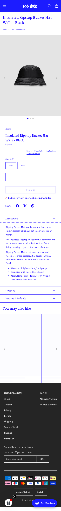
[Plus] (31, 177)
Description (11, 218)
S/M (11, 165)
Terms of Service (12, 427)
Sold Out (30, 189)
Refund (8, 415)
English (40, 492)
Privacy (7, 410)
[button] (6, 6)
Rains (8, 128)
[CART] (56, 6)
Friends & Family (48, 404)
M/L (23, 165)
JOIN (42, 458)
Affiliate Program (48, 398)
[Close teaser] (14, 496)
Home (6, 29)
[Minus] (11, 177)
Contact (8, 404)
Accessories (18, 29)
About (7, 398)
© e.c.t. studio (29, 500)
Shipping (10, 290)
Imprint (8, 432)
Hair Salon (9, 438)
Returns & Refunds (15, 298)
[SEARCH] (49, 6)
